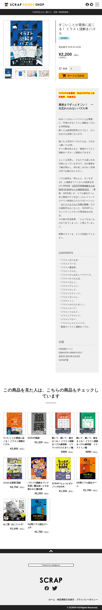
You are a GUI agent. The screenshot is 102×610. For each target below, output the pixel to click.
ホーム (52, 599)
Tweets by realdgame (51, 565)
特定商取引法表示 (65, 599)
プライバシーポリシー (87, 599)
